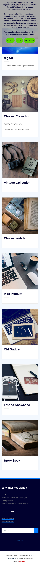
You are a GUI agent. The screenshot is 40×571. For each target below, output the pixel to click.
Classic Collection (17, 116)
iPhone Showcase (17, 405)
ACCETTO (10, 40)
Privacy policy (29, 40)
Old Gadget (12, 349)
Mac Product (13, 293)
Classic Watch (14, 238)
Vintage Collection (17, 182)
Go (36, 530)
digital (8, 58)
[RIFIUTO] (37, 23)
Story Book (12, 460)
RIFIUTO (19, 40)
